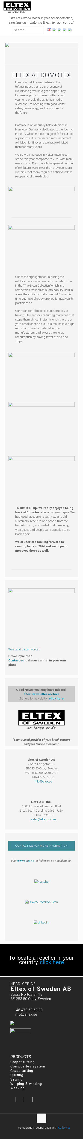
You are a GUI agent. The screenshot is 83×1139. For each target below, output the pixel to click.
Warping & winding (26, 1084)
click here (56, 698)
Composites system (27, 1066)
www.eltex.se (25, 861)
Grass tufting (21, 1071)
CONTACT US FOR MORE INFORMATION (41, 845)
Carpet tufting (22, 1062)
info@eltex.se (43, 781)
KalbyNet (64, 1127)
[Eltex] (17, 7)
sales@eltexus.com (43, 819)
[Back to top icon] (41, 1118)
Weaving (17, 1088)
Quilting (16, 1075)
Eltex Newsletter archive (41, 694)
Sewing (16, 1079)
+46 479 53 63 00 (28, 1010)
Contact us (16, 660)
